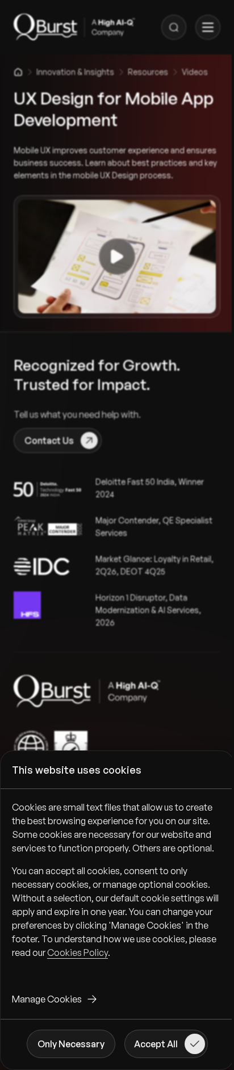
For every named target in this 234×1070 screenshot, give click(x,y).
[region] (117, 889)
